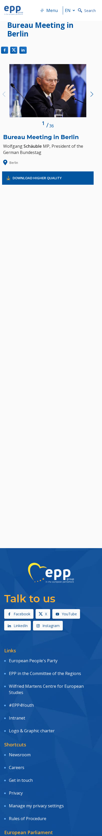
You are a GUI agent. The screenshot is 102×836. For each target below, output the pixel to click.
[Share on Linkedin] (22, 50)
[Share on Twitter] (13, 50)
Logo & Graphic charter (32, 731)
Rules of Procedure (27, 818)
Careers (16, 767)
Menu (52, 10)
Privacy (16, 793)
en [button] (68, 10)
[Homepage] (13, 10)
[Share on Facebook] (4, 50)
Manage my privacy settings (36, 806)
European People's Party (33, 661)
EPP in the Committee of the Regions (45, 673)
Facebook (22, 613)
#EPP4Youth (21, 705)
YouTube (69, 613)
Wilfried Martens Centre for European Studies (46, 689)
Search (90, 10)
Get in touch (21, 780)
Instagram (51, 625)
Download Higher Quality (37, 178)
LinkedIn (21, 625)
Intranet (17, 718)
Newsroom (20, 755)
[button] (91, 94)
